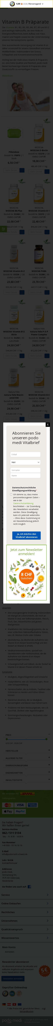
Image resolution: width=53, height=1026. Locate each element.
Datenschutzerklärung (23, 503)
